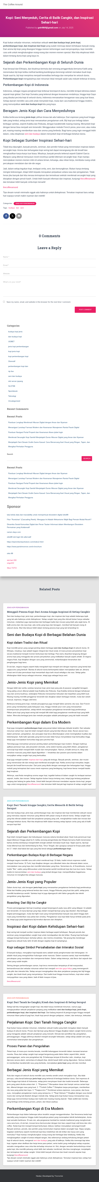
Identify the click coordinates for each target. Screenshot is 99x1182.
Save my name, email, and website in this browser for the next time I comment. (39, 302)
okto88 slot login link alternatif (19, 537)
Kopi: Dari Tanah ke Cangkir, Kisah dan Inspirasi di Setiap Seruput (46, 1002)
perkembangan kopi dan (18, 366)
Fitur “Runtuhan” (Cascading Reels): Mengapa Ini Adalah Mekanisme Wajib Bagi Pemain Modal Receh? (49, 519)
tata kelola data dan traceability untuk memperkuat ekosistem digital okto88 (37, 515)
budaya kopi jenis (15, 332)
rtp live (11, 371)
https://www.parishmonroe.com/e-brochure (24, 547)
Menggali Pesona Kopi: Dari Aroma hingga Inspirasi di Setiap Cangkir (48, 611)
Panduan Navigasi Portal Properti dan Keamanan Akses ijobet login (35, 432)
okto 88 (10, 553)
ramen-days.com (14, 532)
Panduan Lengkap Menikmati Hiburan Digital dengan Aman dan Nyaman (37, 422)
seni (22, 208)
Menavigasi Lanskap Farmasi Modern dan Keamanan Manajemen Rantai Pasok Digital (43, 427)
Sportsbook (13, 391)
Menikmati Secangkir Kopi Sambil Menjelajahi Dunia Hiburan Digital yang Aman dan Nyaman (46, 437)
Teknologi (12, 396)
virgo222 (10, 563)
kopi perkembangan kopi (18, 356)
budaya (12, 208)
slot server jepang (15, 381)
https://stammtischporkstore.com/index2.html (25, 542)
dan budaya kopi (15, 337)
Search (10, 454)
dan (17, 208)
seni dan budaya (32, 134)
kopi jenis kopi (14, 351)
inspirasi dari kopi (36, 760)
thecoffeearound (87, 179)
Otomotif (11, 361)
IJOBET (11, 341)
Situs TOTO (12, 568)
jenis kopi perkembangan (24, 203)
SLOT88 (11, 386)
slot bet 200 (11, 560)
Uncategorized (14, 401)
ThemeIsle (58, 1176)
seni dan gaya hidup (63, 968)
